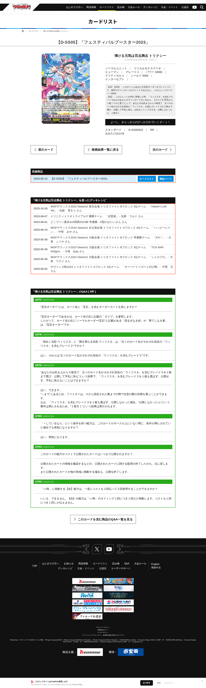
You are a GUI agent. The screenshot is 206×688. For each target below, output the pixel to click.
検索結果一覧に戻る (105, 149)
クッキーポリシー (103, 632)
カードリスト (34, 31)
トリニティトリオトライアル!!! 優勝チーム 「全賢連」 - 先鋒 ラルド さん (97, 216)
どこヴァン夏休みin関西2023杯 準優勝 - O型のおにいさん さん (89, 222)
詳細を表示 (169, 683)
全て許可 (146, 683)
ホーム (23, 31)
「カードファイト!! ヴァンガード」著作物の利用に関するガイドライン (103, 635)
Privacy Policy (77, 684)
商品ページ (166, 178)
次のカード (160, 149)
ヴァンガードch (195, 7)
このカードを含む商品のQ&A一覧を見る (105, 519)
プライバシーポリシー (103, 627)
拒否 (159, 683)
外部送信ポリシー (103, 630)
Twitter (97, 549)
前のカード (45, 149)
